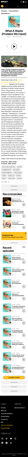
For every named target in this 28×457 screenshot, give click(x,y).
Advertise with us (19, 408)
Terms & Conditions (7, 413)
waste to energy (18, 172)
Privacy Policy (5, 416)
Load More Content (14, 377)
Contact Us (4, 419)
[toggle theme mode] (23, 2)
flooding (18, 175)
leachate (19, 166)
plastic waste (11, 178)
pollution (4, 178)
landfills (4, 175)
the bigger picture (6, 169)
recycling (19, 178)
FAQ (2, 422)
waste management (7, 172)
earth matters (16, 169)
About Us (3, 410)
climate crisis (11, 175)
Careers (3, 408)
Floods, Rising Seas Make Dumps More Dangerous (12, 82)
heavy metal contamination (8, 166)
